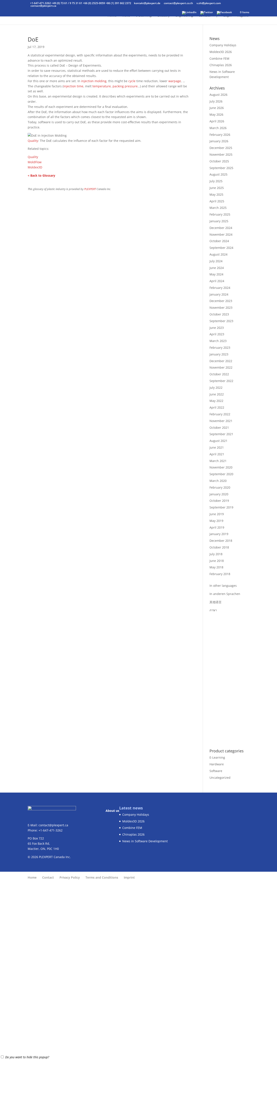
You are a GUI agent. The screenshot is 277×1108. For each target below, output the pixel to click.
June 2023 (216, 328)
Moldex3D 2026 (220, 52)
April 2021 (216, 454)
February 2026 (219, 135)
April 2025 (216, 201)
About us (112, 811)
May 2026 (216, 114)
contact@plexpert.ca (53, 825)
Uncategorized (219, 777)
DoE (33, 39)
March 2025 (218, 208)
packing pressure (125, 86)
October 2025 (219, 161)
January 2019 (218, 534)
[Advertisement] (229, 677)
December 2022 (220, 361)
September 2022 (221, 381)
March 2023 (218, 341)
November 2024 (220, 234)
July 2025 (215, 181)
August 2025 (218, 174)
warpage (174, 81)
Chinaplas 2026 (220, 65)
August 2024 (218, 254)
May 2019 (216, 521)
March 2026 (218, 128)
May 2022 (216, 401)
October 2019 (219, 501)
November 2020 (220, 467)
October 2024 (219, 241)
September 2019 (221, 507)
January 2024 (218, 294)
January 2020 (218, 494)
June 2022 (216, 394)
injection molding (93, 81)
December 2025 (220, 148)
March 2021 (218, 461)
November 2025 (220, 154)
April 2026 (216, 121)
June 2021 (216, 447)
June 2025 (216, 188)
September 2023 (221, 321)
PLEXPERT (90, 189)
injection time (73, 86)
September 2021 (221, 434)
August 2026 (218, 95)
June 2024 (216, 268)
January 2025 (218, 221)
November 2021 (220, 421)
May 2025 (216, 194)
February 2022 (219, 414)
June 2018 (216, 561)
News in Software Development (145, 841)
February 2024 (219, 288)
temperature (101, 86)
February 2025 (219, 214)
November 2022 (220, 367)
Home (112, 16)
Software (215, 771)
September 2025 (221, 168)
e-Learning (143, 16)
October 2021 (219, 427)
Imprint (129, 877)
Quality (33, 141)
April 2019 (216, 527)
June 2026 (216, 108)
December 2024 (220, 228)
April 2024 (216, 281)
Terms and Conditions (101, 877)
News (126, 16)
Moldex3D (35, 167)
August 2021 (218, 441)
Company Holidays (222, 45)
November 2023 (220, 307)
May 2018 (216, 567)
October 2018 (219, 547)
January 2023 (218, 354)
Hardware (216, 764)
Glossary (163, 16)
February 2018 (219, 574)
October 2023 (219, 314)
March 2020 (218, 481)
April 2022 (216, 407)
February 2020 (219, 487)
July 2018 (215, 554)
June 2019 (216, 514)
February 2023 (219, 347)
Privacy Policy (70, 877)
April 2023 (216, 334)
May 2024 (216, 274)
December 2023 (220, 301)
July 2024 (215, 261)
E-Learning (217, 757)
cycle (131, 81)
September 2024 (221, 248)
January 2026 (218, 141)
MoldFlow (35, 162)
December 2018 (220, 541)
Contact (204, 16)
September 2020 (221, 474)
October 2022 (219, 374)
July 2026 (215, 101)
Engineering (184, 16)
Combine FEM (219, 58)
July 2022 (215, 387)
